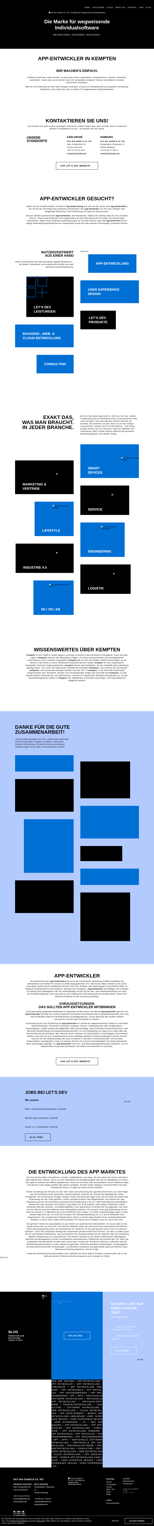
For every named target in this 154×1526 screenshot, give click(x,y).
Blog (148, 7)
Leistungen (98, 7)
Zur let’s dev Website (75, 166)
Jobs (141, 7)
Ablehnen (115, 1521)
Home (87, 7)
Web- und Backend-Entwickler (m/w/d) (45, 1109)
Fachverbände (112, 1503)
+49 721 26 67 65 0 (76, 150)
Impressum (128, 1484)
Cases (110, 7)
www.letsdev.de (20, 1502)
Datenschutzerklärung (19, 1521)
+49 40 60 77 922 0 (109, 150)
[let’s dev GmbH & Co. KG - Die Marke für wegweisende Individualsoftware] (76, 1484)
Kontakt (132, 7)
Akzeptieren (137, 1521)
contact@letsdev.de (76, 154)
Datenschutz (128, 1481)
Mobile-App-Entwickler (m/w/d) (41, 1118)
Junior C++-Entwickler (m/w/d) (41, 1127)
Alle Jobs (36, 1137)
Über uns (120, 7)
